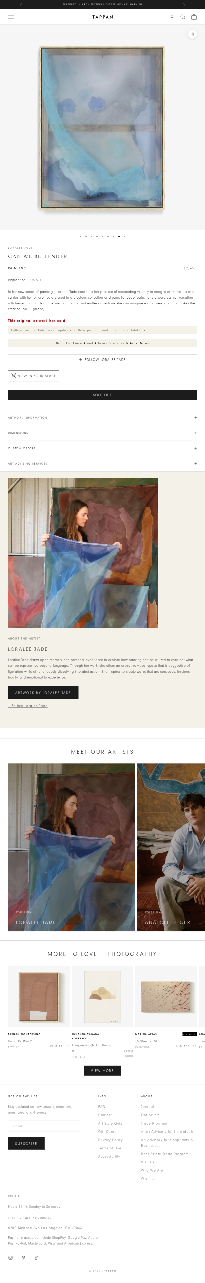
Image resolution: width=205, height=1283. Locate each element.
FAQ (102, 1107)
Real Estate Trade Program (165, 1154)
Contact (105, 1115)
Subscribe (26, 1144)
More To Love (73, 954)
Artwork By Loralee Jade (43, 693)
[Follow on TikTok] (36, 1257)
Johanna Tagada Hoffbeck (85, 1036)
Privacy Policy (110, 1140)
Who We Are (152, 1170)
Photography (132, 954)
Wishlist (148, 1179)
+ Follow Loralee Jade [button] (28, 706)
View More (102, 1071)
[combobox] (183, 17)
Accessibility (109, 1156)
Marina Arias (146, 1034)
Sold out (102, 395)
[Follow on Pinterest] (23, 1257)
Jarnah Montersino (24, 1034)
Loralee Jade (20, 247)
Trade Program (154, 1123)
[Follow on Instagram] (10, 1257)
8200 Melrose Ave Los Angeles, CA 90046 (45, 1228)
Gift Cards (107, 1132)
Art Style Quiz (110, 1123)
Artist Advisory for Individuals (167, 1132)
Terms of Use (109, 1148)
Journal (147, 1107)
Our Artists (150, 1115)
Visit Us (147, 1162)
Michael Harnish (129, 4)
